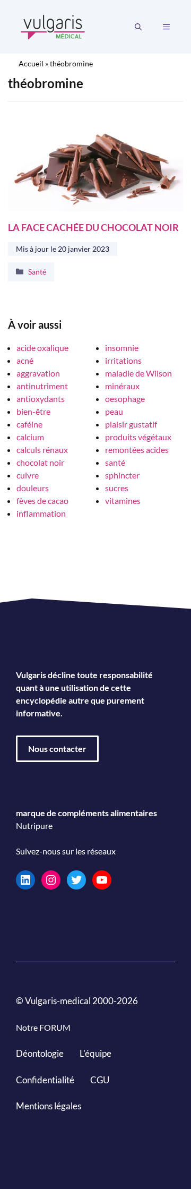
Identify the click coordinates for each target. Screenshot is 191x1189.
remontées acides (137, 449)
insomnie (121, 348)
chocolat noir (40, 462)
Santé (37, 271)
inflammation (41, 513)
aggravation (38, 373)
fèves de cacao (42, 500)
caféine (29, 424)
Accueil (31, 63)
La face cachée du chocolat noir (93, 227)
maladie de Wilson (138, 373)
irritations (123, 360)
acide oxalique (42, 348)
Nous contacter (57, 748)
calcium (30, 437)
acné (24, 360)
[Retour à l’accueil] (53, 26)
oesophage (125, 399)
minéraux (122, 386)
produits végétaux (138, 437)
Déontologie (40, 1053)
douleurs (32, 488)
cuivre (27, 475)
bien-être (33, 411)
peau (114, 411)
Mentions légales (48, 1105)
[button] (138, 27)
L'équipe (95, 1053)
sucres (116, 488)
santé (115, 462)
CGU (99, 1079)
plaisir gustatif (131, 424)
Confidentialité (45, 1079)
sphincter (122, 475)
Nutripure (34, 825)
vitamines (123, 500)
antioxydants (40, 399)
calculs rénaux (42, 449)
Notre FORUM (43, 1027)
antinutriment (42, 386)
